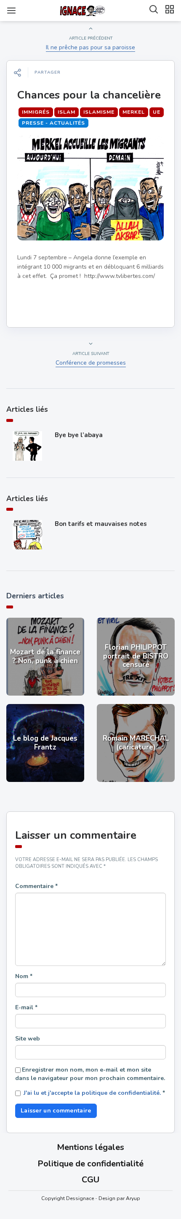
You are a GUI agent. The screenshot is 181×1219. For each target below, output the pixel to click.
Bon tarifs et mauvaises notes (101, 524)
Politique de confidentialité (90, 1163)
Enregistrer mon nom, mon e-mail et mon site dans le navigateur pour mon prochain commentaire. (90, 1074)
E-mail (26, 1007)
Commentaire (36, 886)
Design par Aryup (119, 1198)
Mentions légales (90, 1147)
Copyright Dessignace (67, 1198)
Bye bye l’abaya (79, 435)
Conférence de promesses (91, 363)
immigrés (36, 112)
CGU (90, 1179)
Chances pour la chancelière (89, 95)
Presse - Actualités (53, 123)
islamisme (98, 112)
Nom (23, 976)
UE (156, 112)
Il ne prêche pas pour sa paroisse (90, 47)
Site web (27, 1039)
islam (66, 112)
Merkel (133, 112)
